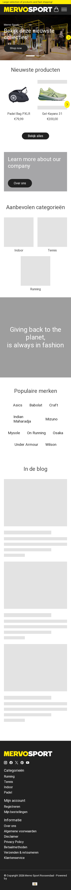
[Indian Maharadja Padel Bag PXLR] (19, 94)
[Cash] (34, 884)
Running (35, 289)
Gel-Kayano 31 (52, 114)
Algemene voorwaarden (20, 831)
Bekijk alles (35, 136)
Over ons (10, 826)
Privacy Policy (14, 842)
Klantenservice (14, 858)
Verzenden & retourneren (21, 852)
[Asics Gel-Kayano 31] (52, 94)
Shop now (16, 48)
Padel (8, 792)
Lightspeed (14, 878)
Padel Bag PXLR (18, 114)
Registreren (12, 806)
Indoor (18, 250)
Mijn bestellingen (15, 812)
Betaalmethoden (15, 847)
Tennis (52, 250)
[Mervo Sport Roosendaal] (28, 9)
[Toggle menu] (64, 9)
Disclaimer (11, 836)
